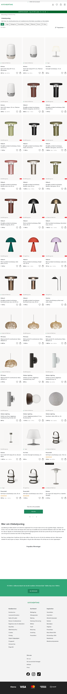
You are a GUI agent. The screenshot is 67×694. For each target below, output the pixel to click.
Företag (11, 635)
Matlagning (33, 612)
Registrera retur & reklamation (16, 623)
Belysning (4, 14)
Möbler (32, 623)
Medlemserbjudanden (53, 641)
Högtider (49, 626)
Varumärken (21, 24)
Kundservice (12, 612)
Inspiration (49, 615)
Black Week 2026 (51, 632)
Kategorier (13, 24)
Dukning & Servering (35, 621)
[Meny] (65, 5)
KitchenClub (12, 644)
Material (33, 24)
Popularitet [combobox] (60, 27)
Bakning (32, 618)
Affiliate (29, 664)
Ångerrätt (11, 647)
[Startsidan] (7, 4)
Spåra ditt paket (13, 618)
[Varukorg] (61, 5)
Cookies (11, 632)
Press (28, 667)
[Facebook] (28, 674)
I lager (7, 24)
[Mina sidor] (53, 5)
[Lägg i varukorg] (20, 73)
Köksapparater (34, 615)
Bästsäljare (49, 623)
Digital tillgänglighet (14, 638)
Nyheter (49, 621)
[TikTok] (39, 674)
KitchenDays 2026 (51, 635)
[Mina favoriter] (57, 5)
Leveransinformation (14, 615)
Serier (38, 24)
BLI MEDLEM (33, 591)
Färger (27, 24)
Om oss (29, 658)
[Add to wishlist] (17, 73)
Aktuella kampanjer (52, 618)
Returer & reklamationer (15, 621)
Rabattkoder (50, 638)
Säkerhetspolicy (13, 629)
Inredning (32, 632)
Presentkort (33, 635)
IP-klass (44, 24)
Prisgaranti (11, 641)
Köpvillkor (11, 626)
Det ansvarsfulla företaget (33, 661)
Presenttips (50, 629)
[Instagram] (33, 674)
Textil (31, 626)
